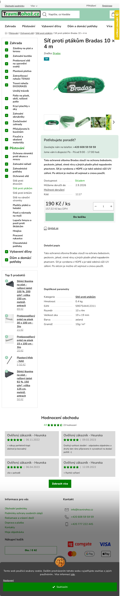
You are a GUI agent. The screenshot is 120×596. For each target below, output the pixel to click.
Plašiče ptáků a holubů (21, 206)
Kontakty (10, 527)
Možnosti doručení (54, 190)
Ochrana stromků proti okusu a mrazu (23, 156)
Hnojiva (17, 231)
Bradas (57, 53)
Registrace (107, 5)
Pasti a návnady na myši (22, 214)
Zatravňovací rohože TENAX (21, 77)
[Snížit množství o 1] (95, 206)
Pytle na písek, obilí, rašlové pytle (21, 98)
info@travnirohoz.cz (82, 509)
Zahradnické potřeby (20, 170)
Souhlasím (62, 586)
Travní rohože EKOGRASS (20, 85)
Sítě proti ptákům (22, 188)
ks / (31, 550)
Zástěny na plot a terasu (23, 50)
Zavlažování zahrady (20, 123)
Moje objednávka (14, 532)
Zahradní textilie (22, 56)
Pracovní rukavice (18, 237)
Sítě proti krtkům (22, 193)
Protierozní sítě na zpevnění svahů (21, 63)
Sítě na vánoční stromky (21, 199)
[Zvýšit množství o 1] (111, 206)
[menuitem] (10, 26)
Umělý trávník (21, 91)
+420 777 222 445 (82, 524)
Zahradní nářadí (22, 164)
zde (73, 574)
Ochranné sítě (21, 176)
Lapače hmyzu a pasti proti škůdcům (22, 223)
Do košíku (79, 217)
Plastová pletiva (22, 71)
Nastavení (8, 580)
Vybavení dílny (21, 251)
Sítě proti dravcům (18, 182)
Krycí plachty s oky (21, 107)
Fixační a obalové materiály (18, 139)
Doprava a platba (14, 522)
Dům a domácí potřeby (20, 260)
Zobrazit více (60, 483)
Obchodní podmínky (14, 5)
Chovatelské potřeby (20, 244)
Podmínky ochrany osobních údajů (24, 513)
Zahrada (16, 43)
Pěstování (17, 148)
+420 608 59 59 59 (82, 517)
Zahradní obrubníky (18, 115)
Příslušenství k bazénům (21, 130)
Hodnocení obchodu (60, 417)
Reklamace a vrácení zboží (19, 518)
